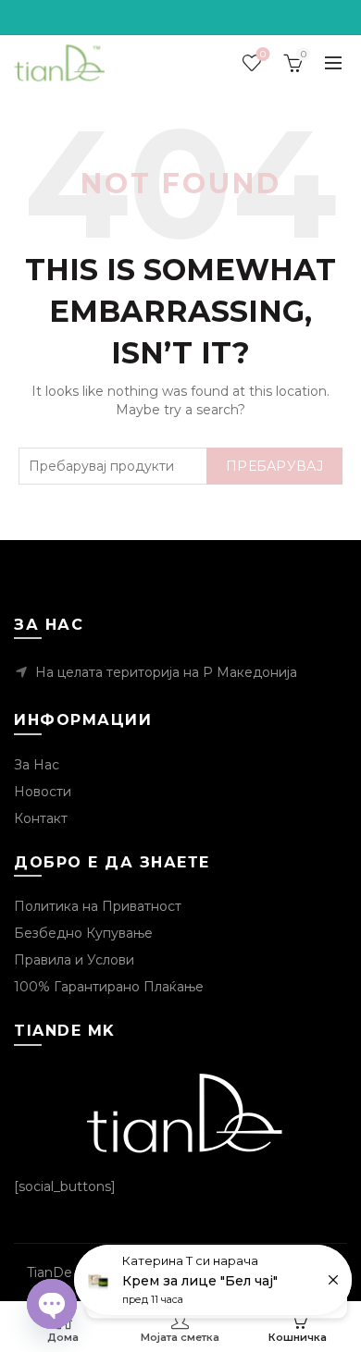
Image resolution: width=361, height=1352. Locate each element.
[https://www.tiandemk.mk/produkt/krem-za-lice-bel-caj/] (213, 1280)
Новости (42, 791)
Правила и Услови (74, 960)
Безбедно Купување (83, 933)
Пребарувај (274, 466)
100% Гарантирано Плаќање (109, 986)
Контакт (41, 818)
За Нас (36, 764)
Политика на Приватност (97, 906)
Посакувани (263, 54)
